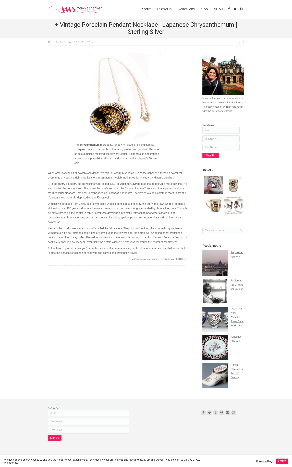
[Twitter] (235, 9)
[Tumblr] (215, 412)
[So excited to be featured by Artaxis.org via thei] (233, 185)
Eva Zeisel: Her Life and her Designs (236, 284)
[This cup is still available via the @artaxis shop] (213, 185)
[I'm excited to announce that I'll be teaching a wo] (233, 205)
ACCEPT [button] (282, 461)
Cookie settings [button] (264, 461)
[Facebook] (229, 9)
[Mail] (233, 412)
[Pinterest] (221, 412)
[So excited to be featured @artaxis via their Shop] (213, 205)
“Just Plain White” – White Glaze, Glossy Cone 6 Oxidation (237, 317)
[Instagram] (241, 9)
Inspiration (78, 41)
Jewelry (89, 41)
